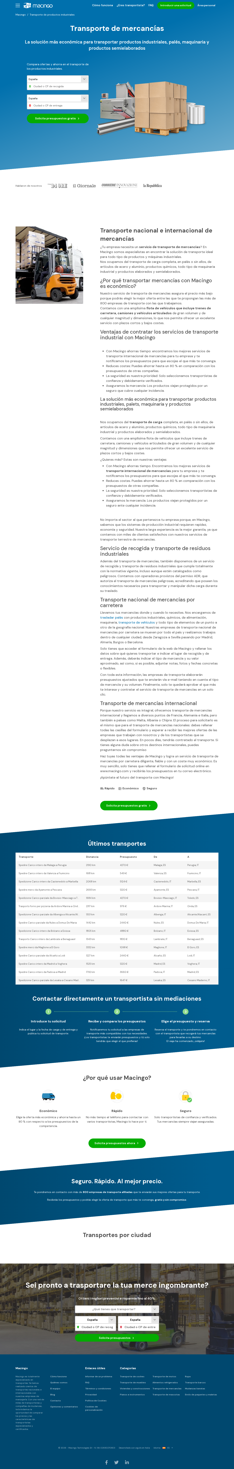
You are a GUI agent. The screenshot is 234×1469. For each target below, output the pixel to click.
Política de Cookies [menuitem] (96, 1400)
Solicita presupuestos (55, 118)
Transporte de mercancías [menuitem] (167, 1388)
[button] (18, 5)
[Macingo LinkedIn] (127, 1462)
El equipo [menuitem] (55, 1388)
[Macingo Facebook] (106, 1462)
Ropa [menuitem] (187, 1376)
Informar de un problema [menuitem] (98, 1376)
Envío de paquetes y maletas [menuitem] (201, 1394)
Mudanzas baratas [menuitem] (195, 1388)
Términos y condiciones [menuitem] (98, 1388)
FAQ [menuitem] (151, 5)
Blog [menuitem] (52, 1394)
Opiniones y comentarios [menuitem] (64, 1406)
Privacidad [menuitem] (91, 1394)
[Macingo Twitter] (116, 1462)
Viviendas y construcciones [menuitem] (135, 1388)
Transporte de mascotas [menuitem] (166, 1394)
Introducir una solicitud (175, 5)
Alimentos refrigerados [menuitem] (165, 1382)
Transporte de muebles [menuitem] (133, 1382)
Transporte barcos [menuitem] (195, 1382)
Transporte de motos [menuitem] (164, 1376)
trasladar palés (111, 617)
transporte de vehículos (136, 622)
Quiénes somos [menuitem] (58, 1382)
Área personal (206, 5)
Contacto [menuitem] (55, 1400)
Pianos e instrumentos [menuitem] (132, 1394)
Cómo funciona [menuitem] (102, 5)
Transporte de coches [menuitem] (132, 1376)
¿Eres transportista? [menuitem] (131, 5)
